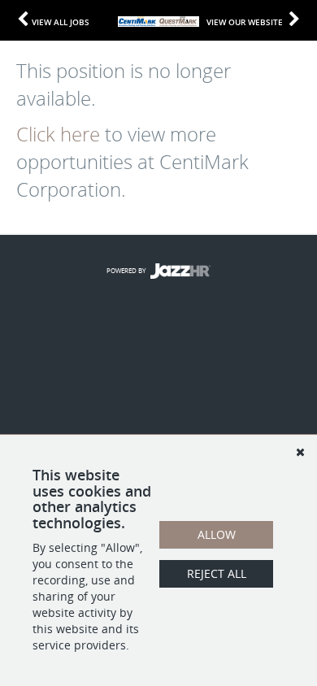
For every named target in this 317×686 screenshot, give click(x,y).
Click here (58, 134)
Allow (217, 534)
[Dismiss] (300, 452)
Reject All (216, 573)
